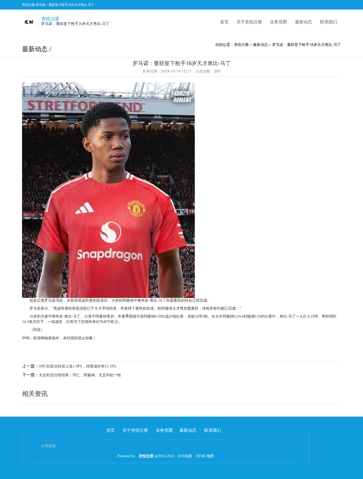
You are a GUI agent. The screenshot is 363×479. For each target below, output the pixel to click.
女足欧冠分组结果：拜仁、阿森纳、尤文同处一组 (80, 375)
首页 (224, 22)
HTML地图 (205, 456)
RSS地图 (185, 456)
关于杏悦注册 (249, 22)
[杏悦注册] (28, 21)
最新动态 (303, 22)
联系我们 (328, 22)
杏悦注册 (241, 44)
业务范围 (278, 22)
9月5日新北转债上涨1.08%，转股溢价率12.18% (77, 366)
